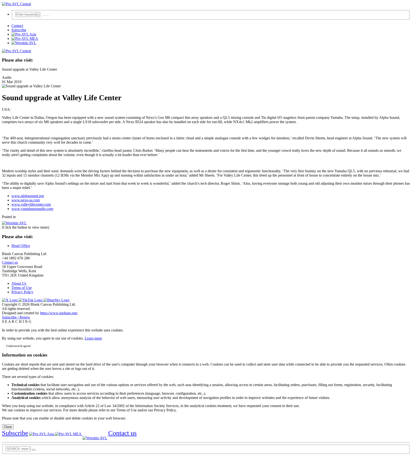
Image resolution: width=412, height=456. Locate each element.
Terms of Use (21, 288)
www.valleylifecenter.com (31, 204)
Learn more (93, 338)
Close (8, 427)
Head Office (20, 246)
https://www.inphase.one (58, 313)
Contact (17, 26)
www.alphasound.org (27, 196)
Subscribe (18, 30)
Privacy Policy (22, 292)
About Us (18, 283)
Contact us (10, 262)
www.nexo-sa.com (25, 200)
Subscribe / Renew (16, 317)
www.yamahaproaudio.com (32, 209)
